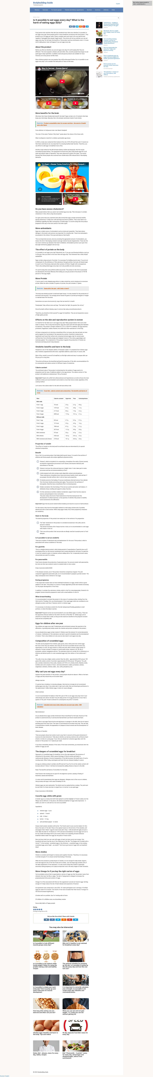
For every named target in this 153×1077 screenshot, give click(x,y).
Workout (37, 10)
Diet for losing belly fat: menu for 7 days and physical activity (110, 49)
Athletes (106, 10)
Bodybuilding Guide (43, 2)
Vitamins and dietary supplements (74, 10)
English (118, 3)
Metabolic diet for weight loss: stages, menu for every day (112, 32)
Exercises (45, 10)
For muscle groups (56, 10)
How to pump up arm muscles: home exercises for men (111, 65)
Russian (2, 1076)
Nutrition (89, 10)
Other (113, 10)
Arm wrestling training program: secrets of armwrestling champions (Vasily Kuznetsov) (111, 41)
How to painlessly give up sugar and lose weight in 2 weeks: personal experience (112, 57)
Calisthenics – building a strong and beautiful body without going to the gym (111, 24)
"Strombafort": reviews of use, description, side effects (111, 73)
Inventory (97, 10)
